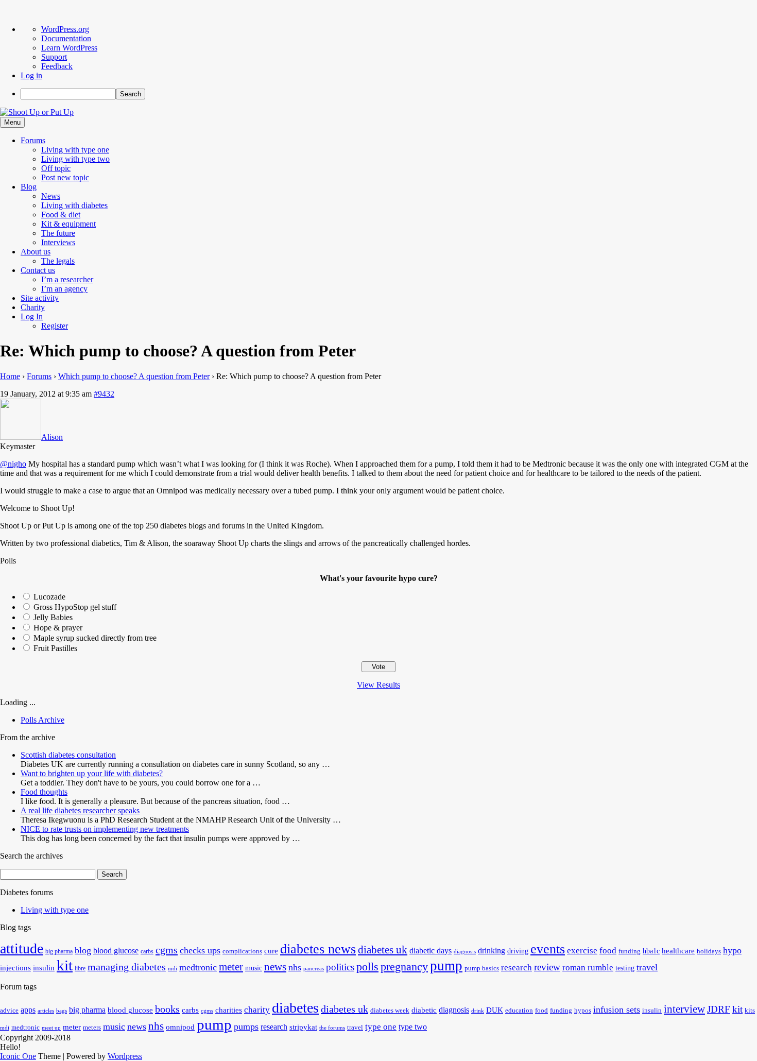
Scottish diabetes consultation (68, 754)
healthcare (678, 950)
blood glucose (116, 950)
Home (10, 376)
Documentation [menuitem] (66, 38)
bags (61, 1011)
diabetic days (430, 950)
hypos (582, 1010)
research (516, 967)
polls (367, 966)
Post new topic (65, 177)
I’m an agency (64, 288)
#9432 (104, 393)
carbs (147, 951)
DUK (494, 1010)
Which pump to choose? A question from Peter (134, 376)
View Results (378, 684)
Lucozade (49, 596)
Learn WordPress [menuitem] (69, 47)
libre (80, 968)
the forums (332, 1028)
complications (242, 951)
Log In (32, 316)
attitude (21, 948)
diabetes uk (382, 949)
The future (58, 233)
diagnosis (465, 951)
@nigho (13, 463)
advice (9, 1010)
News (50, 196)
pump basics (481, 968)
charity (257, 1010)
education (519, 1010)
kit (65, 965)
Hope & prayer (57, 627)
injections (15, 967)
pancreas (313, 968)
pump (446, 965)
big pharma (59, 951)
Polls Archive (42, 719)
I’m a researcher (67, 279)
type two (413, 1026)
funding (629, 951)
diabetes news (318, 949)
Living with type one (75, 149)
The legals (58, 260)
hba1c (651, 951)
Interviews (58, 242)
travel (647, 967)
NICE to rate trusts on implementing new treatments (105, 829)
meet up (51, 1028)
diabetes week (389, 1010)
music (253, 968)
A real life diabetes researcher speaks (80, 810)
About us (35, 251)
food (607, 950)
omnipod (180, 1027)
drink (477, 1011)
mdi (172, 968)
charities (228, 1010)
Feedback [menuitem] (57, 66)
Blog (29, 186)
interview (684, 1009)
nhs (294, 967)
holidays (709, 951)
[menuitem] (389, 94)
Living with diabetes (74, 205)
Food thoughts (44, 792)
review (547, 967)
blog (83, 950)
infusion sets (616, 1009)
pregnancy (404, 966)
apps (28, 1009)
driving (517, 951)
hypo (732, 950)
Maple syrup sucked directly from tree (95, 638)
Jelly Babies (53, 617)
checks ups (200, 950)
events (547, 949)
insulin (44, 967)
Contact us (38, 270)
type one (381, 1027)
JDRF (718, 1009)
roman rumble (587, 967)
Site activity (40, 298)
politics (340, 967)
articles (46, 1011)
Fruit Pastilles (55, 648)
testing (624, 968)
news (275, 967)
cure (271, 951)
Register (54, 325)
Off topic (56, 168)
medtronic (198, 967)
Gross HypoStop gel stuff (74, 607)
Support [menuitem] (54, 57)
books (167, 1009)
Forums (33, 140)
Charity (33, 307)
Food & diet (60, 214)
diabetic (424, 1010)
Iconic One (18, 1056)
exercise (582, 950)
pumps (246, 1026)
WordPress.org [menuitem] (65, 29)
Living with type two (75, 159)
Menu (12, 122)
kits (750, 1010)
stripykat (303, 1027)
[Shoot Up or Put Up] (37, 112)
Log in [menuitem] (31, 75)
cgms (167, 949)
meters (92, 1027)
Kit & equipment (68, 223)
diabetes (295, 1008)
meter (231, 967)
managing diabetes (127, 967)
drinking (491, 950)
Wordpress (125, 1056)
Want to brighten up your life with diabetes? (92, 773)
